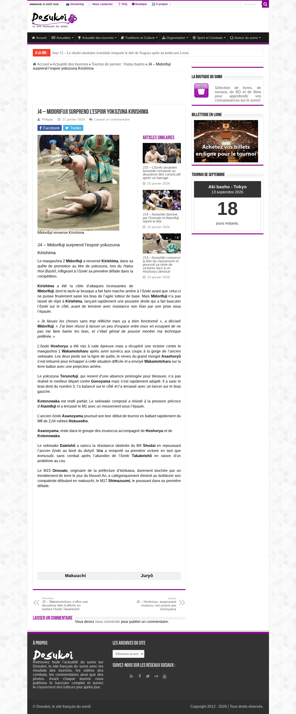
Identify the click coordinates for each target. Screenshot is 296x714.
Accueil (41, 38)
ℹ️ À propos (160, 4)
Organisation (175, 38)
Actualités (63, 38)
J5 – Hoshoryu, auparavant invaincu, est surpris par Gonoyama (156, 604)
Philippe (47, 119)
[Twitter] (148, 676)
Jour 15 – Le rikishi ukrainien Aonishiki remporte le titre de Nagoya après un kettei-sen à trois (120, 53)
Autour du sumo (246, 38)
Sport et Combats (210, 38)
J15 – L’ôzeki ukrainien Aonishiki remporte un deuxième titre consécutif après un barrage (161, 172)
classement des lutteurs (56, 687)
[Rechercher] (265, 4)
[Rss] (131, 676)
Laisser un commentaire (112, 119)
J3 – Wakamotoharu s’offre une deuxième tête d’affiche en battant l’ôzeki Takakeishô (65, 604)
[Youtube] (164, 676)
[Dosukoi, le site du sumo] (54, 19)
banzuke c (64, 683)
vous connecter (107, 622)
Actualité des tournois (98, 38)
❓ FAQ (122, 4)
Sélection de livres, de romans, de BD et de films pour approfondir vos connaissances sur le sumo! (238, 94)
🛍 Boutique (139, 4)
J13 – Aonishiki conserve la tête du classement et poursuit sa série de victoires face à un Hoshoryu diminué (161, 264)
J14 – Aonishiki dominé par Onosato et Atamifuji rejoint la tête (161, 217)
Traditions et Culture (140, 38)
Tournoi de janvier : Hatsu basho (118, 64)
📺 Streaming (75, 4)
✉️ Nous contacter (100, 4)
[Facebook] (139, 676)
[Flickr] (156, 676)
